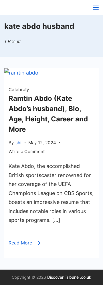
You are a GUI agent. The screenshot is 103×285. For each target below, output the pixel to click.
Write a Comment (27, 151)
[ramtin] (21, 73)
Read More (20, 243)
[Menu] (96, 7)
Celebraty (19, 89)
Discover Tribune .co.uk (69, 277)
